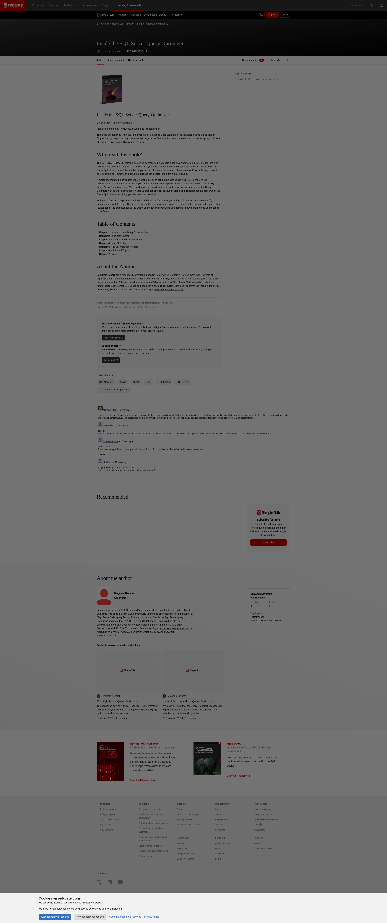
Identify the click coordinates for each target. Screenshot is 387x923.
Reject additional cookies (90, 916)
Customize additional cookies (125, 916)
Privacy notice (151, 916)
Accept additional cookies (55, 916)
